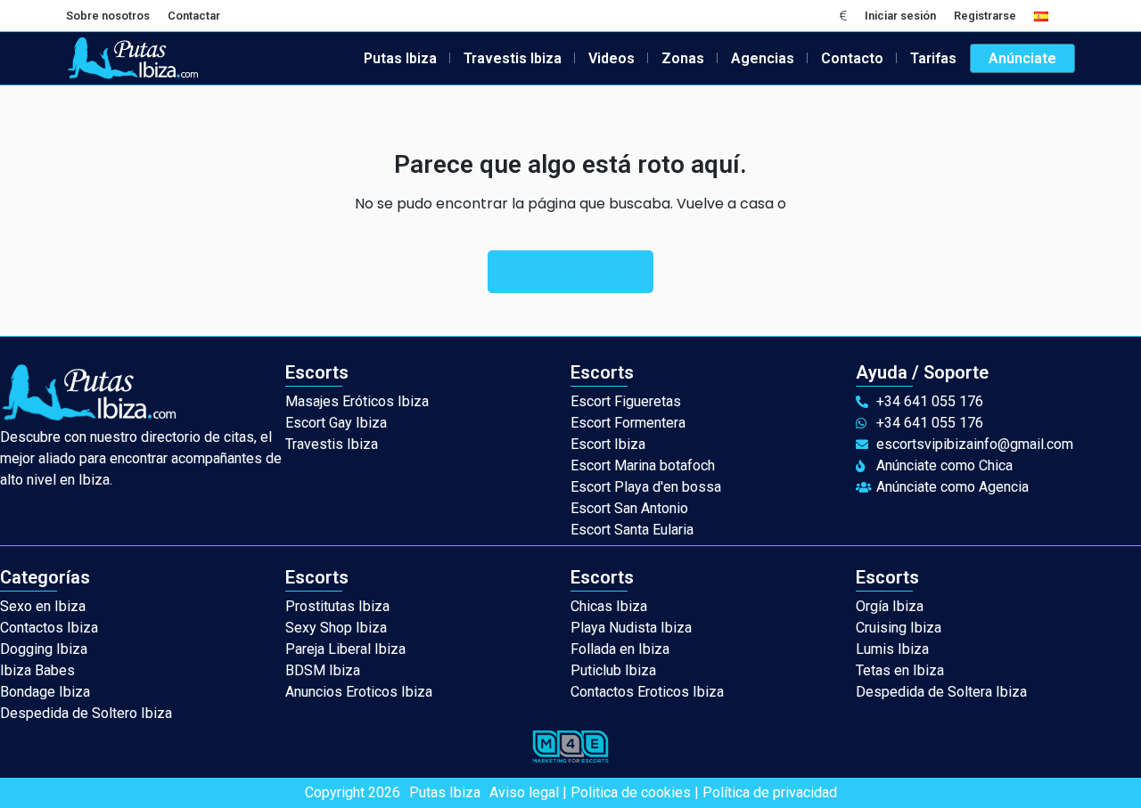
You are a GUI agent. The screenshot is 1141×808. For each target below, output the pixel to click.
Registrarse (985, 15)
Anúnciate (1022, 58)
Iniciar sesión (900, 15)
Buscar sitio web (570, 271)
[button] (843, 15)
